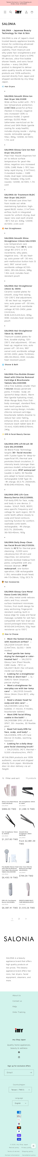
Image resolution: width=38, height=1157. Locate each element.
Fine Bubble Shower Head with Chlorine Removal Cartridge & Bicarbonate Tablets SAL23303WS (10, 869)
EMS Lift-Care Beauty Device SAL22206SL (9, 901)
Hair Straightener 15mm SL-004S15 (10, 832)
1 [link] (12, 919)
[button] (5, 12)
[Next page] (26, 919)
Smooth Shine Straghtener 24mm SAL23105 (25, 833)
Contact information (12, 1155)
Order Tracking (19, 1012)
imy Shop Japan (22, 1144)
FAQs (15, 1006)
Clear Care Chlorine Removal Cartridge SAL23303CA (25, 868)
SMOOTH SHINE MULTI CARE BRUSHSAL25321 (26, 901)
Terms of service (13, 1151)
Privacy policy (26, 1147)
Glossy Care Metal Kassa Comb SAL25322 (10, 802)
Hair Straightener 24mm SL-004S (27, 802)
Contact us (17, 1001)
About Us (17, 995)
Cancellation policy (29, 1155)
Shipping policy (27, 1151)
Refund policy (14, 1147)
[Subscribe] (31, 1073)
